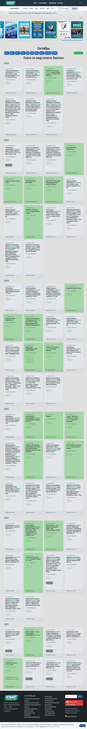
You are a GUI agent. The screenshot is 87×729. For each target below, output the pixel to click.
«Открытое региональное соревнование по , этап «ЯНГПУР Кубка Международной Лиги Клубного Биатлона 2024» (33, 322)
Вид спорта (78, 53)
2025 (17, 53)
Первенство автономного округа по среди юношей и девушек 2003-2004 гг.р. (73, 559)
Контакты (60, 3)
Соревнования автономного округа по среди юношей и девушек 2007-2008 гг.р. (12, 634)
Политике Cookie (54, 726)
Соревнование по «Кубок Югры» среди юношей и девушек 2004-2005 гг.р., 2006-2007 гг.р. (12, 559)
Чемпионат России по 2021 (11, 663)
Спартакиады (43, 3)
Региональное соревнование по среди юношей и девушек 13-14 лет (12, 290)
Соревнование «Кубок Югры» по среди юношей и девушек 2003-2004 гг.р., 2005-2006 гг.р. (73, 634)
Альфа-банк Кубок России (73, 288)
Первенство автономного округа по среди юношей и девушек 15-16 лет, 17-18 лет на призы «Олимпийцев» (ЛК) (12, 350)
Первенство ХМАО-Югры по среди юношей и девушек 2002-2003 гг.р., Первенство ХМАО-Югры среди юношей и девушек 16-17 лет (74, 667)
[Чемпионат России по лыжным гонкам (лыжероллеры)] (51, 29)
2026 (22, 53)
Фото (52, 8)
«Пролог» (48, 416)
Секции (31, 8)
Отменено (8, 165)
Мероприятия (52, 3)
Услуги (36, 8)
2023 (6, 53)
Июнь (32, 53)
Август (42, 53)
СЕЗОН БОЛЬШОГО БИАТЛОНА (31, 181)
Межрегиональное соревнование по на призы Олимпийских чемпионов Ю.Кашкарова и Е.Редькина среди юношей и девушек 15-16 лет (53, 292)
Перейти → (55, 13)
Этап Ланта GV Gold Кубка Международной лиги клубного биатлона (53, 182)
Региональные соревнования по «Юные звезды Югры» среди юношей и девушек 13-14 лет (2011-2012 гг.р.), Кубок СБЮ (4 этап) (74, 75)
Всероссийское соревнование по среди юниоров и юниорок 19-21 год (33, 419)
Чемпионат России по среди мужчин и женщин (33, 211)
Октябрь (54, 53)
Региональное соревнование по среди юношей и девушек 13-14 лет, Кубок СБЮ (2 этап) (12, 420)
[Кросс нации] (74, 8)
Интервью (42, 8)
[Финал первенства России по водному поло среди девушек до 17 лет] (11, 29)
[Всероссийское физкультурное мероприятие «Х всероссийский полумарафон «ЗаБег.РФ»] (24, 29)
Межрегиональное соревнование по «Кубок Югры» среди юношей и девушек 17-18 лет (12, 213)
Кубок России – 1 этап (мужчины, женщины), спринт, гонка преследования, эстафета (53, 527)
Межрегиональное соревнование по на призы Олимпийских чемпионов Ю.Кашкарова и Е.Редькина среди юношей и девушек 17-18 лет (33, 292)
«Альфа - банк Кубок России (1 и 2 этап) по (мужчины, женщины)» (72, 419)
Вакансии (27, 715)
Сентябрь (48, 53)
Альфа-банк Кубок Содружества (71, 148)
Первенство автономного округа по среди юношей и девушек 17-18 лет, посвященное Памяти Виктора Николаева (33, 248)
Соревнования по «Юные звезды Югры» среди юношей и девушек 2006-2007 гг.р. (53, 665)
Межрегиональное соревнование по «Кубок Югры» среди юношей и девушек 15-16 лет (73, 184)
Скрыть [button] (81, 17)
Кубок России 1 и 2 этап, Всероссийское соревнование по (33, 633)
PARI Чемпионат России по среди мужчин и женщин (73, 446)
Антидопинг (48, 696)
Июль (36, 53)
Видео (48, 8)
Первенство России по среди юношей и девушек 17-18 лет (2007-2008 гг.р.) (53, 73)
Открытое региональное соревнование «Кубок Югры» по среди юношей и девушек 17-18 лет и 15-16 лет (53, 448)
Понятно (82, 725)
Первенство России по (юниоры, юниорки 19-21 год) (33, 558)
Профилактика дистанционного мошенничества (50, 713)
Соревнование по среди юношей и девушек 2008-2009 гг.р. (12, 526)
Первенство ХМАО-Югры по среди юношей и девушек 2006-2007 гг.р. (33, 664)
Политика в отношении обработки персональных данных (32, 704)
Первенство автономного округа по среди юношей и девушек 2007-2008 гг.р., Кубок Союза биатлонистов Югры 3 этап (33, 602)
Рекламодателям (29, 713)
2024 (11, 53)
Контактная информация (32, 717)
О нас (34, 3)
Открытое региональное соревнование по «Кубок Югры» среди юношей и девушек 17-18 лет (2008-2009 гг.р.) (12, 74)
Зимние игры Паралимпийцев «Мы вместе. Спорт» (31, 348)
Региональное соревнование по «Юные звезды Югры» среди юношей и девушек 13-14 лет (73, 350)
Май (28, 53)
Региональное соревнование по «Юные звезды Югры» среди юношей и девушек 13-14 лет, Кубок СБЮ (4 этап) (53, 214)
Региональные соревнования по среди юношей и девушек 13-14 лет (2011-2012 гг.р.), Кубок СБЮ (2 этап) (12, 151)
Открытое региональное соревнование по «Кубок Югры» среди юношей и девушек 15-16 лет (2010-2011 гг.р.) (33, 74)
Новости (25, 8)
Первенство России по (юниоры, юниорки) (52, 348)
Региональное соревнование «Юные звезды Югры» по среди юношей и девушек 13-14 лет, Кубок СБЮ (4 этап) (12, 489)
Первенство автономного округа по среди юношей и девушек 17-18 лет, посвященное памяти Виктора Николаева (53, 381)
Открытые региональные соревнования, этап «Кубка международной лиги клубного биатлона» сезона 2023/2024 (33, 448)
